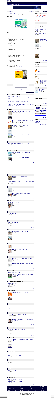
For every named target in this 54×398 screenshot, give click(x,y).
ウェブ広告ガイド (37, 121)
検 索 (30, 92)
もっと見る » (32, 148)
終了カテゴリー (42, 390)
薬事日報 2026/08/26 (11, 308)
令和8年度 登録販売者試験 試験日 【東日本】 (15, 381)
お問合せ (42, 388)
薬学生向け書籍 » (31, 325)
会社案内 (12, 386)
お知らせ (32, 388)
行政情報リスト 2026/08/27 (12, 370)
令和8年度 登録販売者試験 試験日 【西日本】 (15, 379)
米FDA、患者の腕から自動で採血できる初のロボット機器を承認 (21, 152)
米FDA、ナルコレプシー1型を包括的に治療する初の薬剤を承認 (21, 157)
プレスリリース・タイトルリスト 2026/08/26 (14, 355)
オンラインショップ (38, 18)
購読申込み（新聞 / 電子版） (39, 16)
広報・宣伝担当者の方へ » (43, 124)
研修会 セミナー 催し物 (12, 13)
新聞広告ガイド (37, 122)
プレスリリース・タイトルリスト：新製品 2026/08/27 (16, 361)
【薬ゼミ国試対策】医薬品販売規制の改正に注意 (19, 314)
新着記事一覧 (12, 4)
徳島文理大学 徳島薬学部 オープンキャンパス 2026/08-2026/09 (21, 292)
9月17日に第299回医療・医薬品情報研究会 (14, 96)
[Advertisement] (21, 169)
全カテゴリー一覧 (17, 4)
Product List (32, 386)
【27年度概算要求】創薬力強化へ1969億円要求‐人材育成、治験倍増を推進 (18, 143)
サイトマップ (22, 386)
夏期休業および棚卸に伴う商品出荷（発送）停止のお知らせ (43, 81)
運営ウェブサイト (11, 388)
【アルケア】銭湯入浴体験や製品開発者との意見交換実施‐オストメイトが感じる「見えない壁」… (43, 56)
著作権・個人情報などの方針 (12, 390)
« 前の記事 (10, 11)
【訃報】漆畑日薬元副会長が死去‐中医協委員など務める (20, 249)
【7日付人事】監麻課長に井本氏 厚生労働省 (18, 204)
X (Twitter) (39, 68)
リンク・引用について (22, 390)
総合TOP (8, 4)
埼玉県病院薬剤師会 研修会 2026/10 (13, 285)
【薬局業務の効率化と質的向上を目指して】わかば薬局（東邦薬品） (22, 231)
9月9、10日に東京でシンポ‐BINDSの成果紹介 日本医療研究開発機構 (18, 101)
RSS (39, 71)
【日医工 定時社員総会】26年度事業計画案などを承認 (19, 176)
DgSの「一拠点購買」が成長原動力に (13, 222)
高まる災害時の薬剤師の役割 (12, 213)
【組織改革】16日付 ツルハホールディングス (14, 202)
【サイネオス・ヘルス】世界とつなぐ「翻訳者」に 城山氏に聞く (21, 125)
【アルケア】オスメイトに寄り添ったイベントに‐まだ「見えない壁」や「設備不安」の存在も (41, 51)
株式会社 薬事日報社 (26, 394)
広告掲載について (22, 388)
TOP (7, 13)
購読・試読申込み (42, 386)
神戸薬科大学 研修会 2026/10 (12, 283)
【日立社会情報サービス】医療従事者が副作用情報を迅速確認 (21, 111)
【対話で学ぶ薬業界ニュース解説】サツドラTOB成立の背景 (16, 329)
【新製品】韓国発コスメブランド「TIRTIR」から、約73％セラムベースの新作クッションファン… (43, 46)
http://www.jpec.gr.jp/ (19, 66)
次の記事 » (31, 11)
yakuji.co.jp (21, 393)
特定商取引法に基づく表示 (32, 390)
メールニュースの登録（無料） (21, 89)
